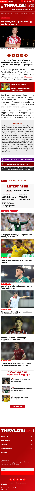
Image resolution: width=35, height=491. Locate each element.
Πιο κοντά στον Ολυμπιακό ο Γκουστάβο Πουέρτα (25, 197)
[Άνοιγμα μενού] (2, 7)
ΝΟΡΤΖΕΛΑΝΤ (11, 180)
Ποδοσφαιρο (10, 13)
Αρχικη (2, 13)
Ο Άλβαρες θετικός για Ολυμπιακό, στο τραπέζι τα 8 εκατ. (8, 205)
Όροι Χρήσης (4, 489)
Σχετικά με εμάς (4, 1)
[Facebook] (22, 1)
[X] (27, 1)
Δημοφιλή (17, 190)
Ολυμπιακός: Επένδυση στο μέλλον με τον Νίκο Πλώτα (9, 197)
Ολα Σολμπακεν (21, 180)
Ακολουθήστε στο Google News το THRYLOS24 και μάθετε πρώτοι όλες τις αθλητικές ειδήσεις (18, 163)
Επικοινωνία (10, 1)
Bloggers (26, 190)
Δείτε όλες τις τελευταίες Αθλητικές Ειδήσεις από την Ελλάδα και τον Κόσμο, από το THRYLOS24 (18, 168)
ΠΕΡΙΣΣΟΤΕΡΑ (17, 406)
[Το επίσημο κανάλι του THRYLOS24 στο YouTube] (30, 1)
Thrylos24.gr (12, 49)
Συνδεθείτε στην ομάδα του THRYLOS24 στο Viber (18, 159)
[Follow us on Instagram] (25, 1)
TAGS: (4, 180)
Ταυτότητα (4, 488)
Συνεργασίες (25, 488)
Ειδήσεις (9, 190)
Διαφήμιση (18, 488)
